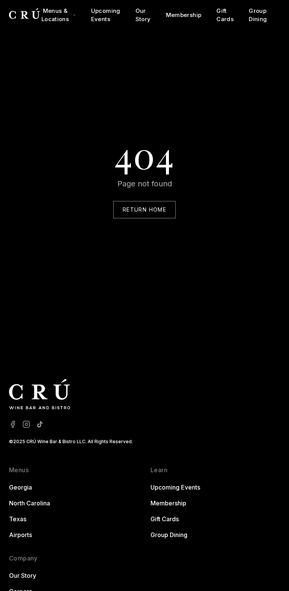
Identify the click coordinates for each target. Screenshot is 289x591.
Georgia (20, 487)
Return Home (144, 209)
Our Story (143, 15)
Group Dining (258, 15)
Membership (184, 14)
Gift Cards (225, 15)
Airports (20, 535)
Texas (17, 519)
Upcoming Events (105, 15)
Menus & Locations (55, 15)
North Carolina (29, 503)
